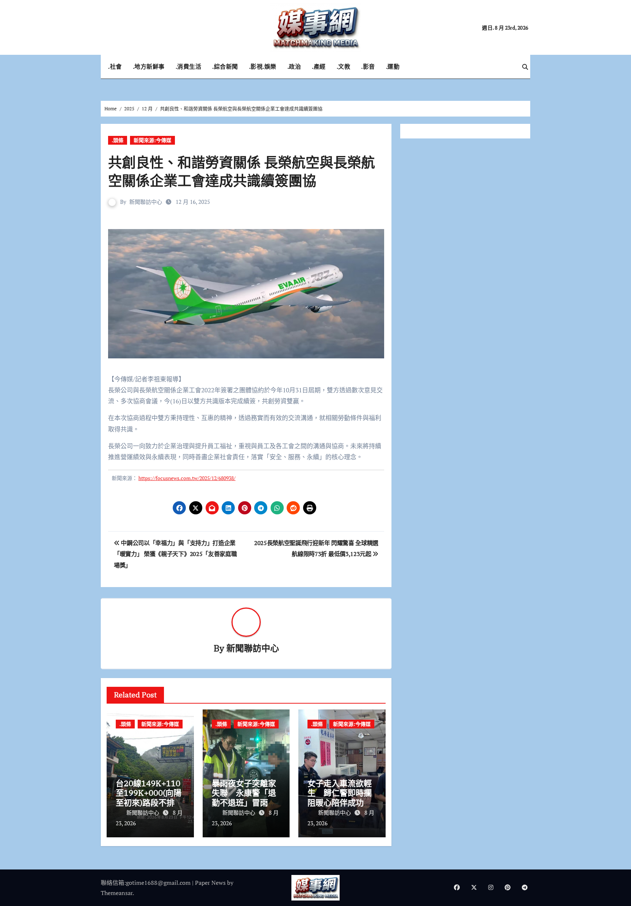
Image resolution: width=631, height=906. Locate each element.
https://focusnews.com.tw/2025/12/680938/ (187, 478)
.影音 (368, 66)
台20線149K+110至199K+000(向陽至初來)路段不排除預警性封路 (149, 797)
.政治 (294, 66)
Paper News (210, 883)
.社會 (115, 66)
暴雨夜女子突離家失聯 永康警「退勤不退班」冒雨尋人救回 (244, 797)
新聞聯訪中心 (145, 201)
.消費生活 (189, 66)
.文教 (344, 66)
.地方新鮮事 (149, 66)
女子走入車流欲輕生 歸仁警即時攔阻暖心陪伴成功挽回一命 (339, 797)
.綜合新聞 (225, 66)
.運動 (393, 66)
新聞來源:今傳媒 (152, 140)
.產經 (319, 66)
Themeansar (117, 893)
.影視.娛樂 (262, 66)
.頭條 (117, 140)
